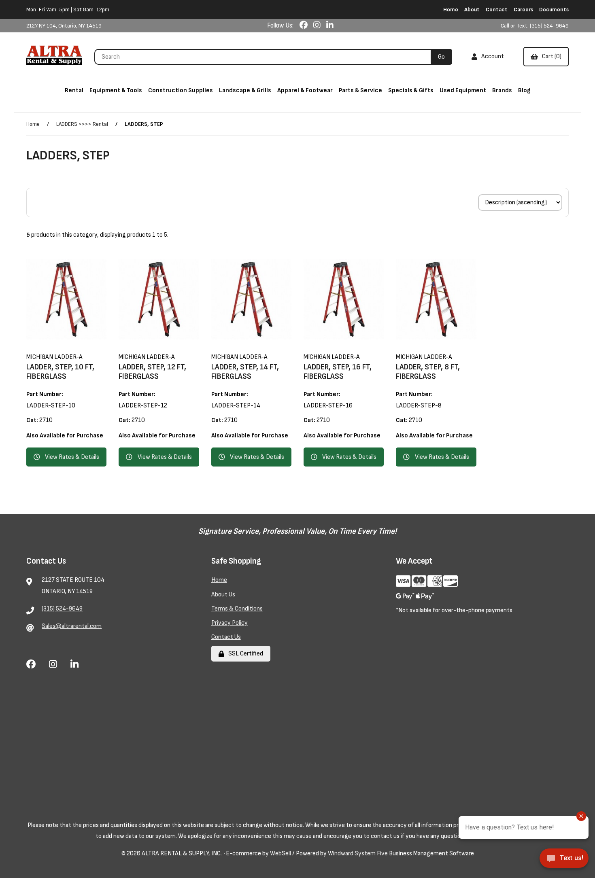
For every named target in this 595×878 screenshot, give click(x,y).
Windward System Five (358, 853)
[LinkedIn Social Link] (330, 25)
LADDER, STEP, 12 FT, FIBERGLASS (152, 372)
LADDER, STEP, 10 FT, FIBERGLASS (60, 372)
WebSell (280, 853)
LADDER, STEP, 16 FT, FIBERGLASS (338, 372)
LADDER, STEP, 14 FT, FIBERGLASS (245, 372)
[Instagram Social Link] (317, 25)
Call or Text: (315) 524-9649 (535, 25)
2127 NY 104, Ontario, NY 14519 (64, 25)
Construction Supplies (180, 90)
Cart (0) (550, 56)
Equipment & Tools (115, 90)
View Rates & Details (72, 457)
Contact (497, 9)
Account (491, 56)
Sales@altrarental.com (72, 626)
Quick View (77, 340)
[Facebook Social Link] (304, 25)
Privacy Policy (229, 623)
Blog (524, 90)
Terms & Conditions (237, 609)
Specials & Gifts (411, 90)
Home (450, 9)
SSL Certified (244, 653)
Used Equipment (463, 90)
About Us (223, 594)
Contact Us (226, 637)
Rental (74, 90)
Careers (523, 9)
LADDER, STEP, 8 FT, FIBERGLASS (428, 372)
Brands (502, 90)
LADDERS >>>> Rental (82, 124)
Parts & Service (360, 90)
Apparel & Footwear (305, 90)
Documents (554, 9)
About (472, 9)
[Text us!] (564, 861)
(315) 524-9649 (62, 609)
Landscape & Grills (245, 90)
